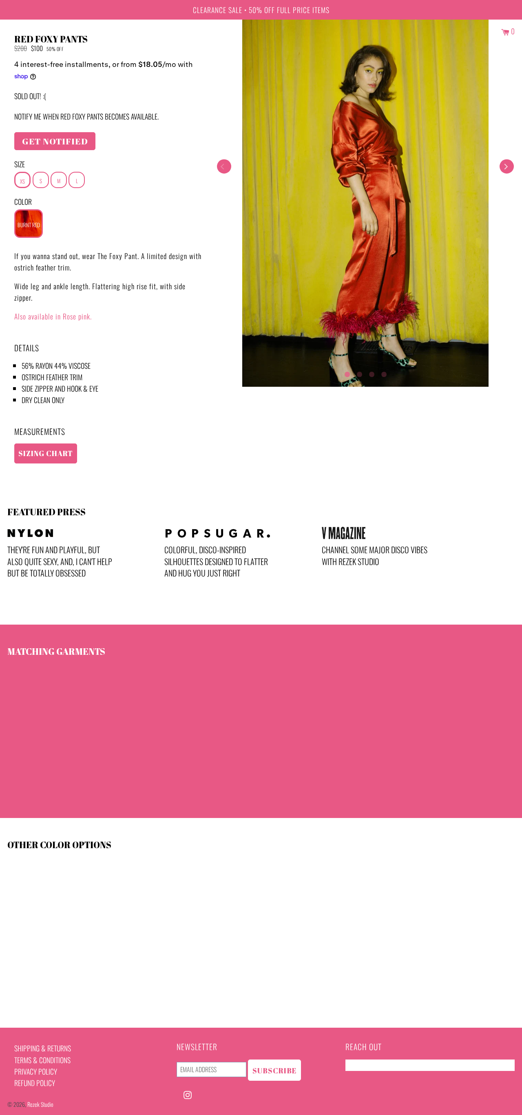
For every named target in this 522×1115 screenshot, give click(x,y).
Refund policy (34, 1082)
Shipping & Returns (42, 1048)
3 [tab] (371, 372)
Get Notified (55, 141)
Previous (224, 167)
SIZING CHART (45, 453)
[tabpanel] (365, 203)
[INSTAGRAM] (188, 1093)
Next (507, 167)
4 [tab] (384, 372)
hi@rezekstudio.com (374, 1065)
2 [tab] (359, 372)
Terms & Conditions (42, 1060)
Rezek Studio (40, 1104)
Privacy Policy (35, 1071)
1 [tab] (347, 372)
